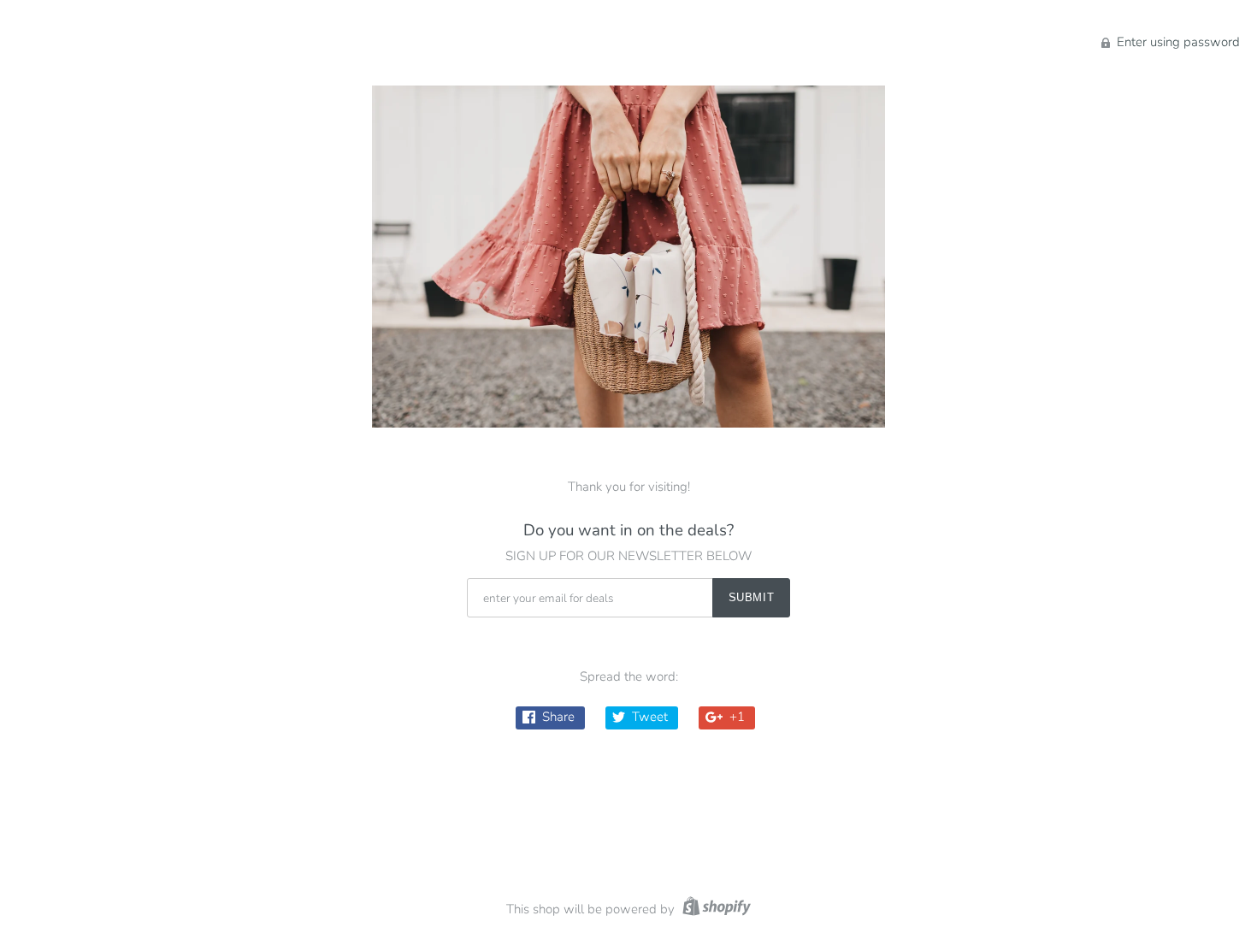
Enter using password (1176, 41)
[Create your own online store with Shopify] (714, 909)
